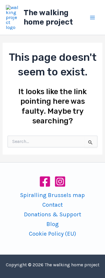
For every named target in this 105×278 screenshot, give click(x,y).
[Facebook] (45, 181)
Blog (52, 224)
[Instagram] (60, 181)
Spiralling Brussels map (52, 195)
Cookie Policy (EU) (52, 233)
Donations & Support (52, 214)
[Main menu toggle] (92, 17)
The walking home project (48, 17)
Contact (52, 204)
